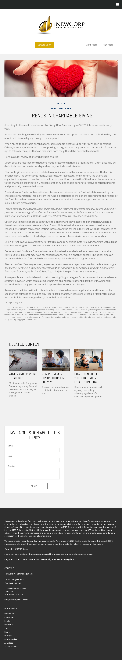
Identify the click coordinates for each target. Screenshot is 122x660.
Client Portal (91, 44)
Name (10, 446)
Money (7, 632)
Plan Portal (108, 44)
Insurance (9, 624)
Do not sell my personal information (86, 544)
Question (11, 466)
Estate (7, 621)
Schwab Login (44, 44)
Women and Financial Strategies (23, 376)
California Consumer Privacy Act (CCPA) (95, 541)
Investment (9, 617)
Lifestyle (8, 635)
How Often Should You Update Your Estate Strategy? (86, 378)
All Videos (8, 642)
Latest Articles (10, 639)
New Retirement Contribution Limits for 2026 (55, 378)
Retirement (9, 613)
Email (10, 456)
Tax (6, 628)
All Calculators (10, 646)
